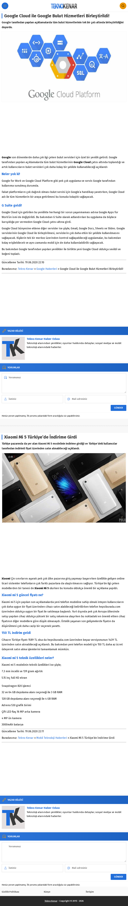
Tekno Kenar (26, 268)
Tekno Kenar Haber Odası (43, 339)
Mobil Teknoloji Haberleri (51, 737)
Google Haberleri (46, 268)
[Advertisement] (64, 128)
